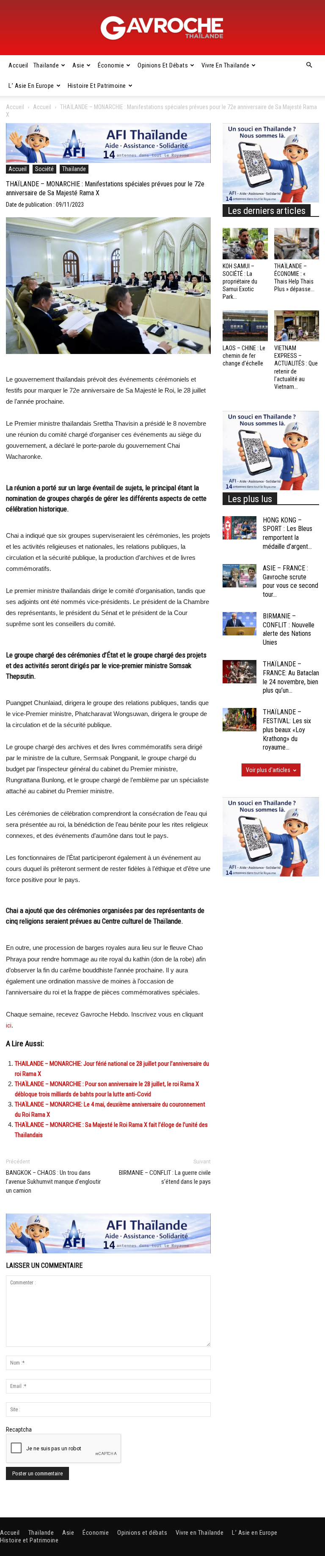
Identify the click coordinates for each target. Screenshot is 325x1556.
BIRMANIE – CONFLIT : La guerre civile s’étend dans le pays (165, 1177)
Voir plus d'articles (268, 770)
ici (8, 1025)
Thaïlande (46, 65)
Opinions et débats (163, 65)
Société (44, 169)
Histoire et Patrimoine (97, 86)
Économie (111, 65)
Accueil (18, 65)
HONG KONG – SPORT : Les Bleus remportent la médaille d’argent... (287, 533)
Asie (78, 65)
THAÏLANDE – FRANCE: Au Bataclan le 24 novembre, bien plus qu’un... (291, 677)
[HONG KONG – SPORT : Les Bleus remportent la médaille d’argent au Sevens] (239, 527)
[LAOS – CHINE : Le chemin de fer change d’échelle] (245, 325)
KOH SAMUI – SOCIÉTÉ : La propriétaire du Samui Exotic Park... (240, 282)
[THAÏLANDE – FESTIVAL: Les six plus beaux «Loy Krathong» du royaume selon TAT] (239, 719)
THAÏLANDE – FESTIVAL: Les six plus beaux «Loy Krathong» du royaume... (287, 729)
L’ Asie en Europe (31, 86)
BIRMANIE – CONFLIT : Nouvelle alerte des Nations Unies (288, 629)
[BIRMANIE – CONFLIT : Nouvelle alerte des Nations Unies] (239, 623)
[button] (309, 65)
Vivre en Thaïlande (225, 65)
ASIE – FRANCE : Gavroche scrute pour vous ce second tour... (290, 581)
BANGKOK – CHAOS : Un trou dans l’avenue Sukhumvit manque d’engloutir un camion (53, 1181)
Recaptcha (19, 1429)
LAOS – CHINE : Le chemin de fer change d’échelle (244, 356)
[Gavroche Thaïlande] (162, 28)
